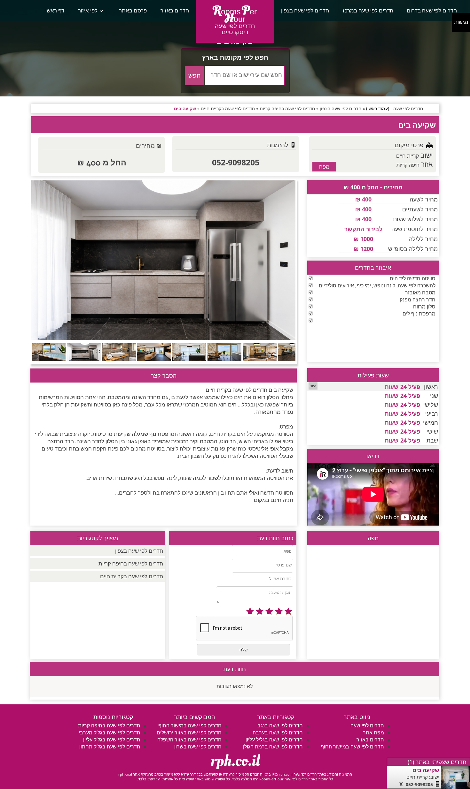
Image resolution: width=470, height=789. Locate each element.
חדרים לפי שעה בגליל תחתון (109, 746)
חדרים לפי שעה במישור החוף (352, 746)
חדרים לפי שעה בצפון (305, 10)
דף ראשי (54, 10)
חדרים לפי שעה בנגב (280, 725)
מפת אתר (373, 732)
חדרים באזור (175, 10)
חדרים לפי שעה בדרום (432, 10)
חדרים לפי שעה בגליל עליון (274, 739)
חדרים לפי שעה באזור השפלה (189, 739)
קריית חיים (407, 155)
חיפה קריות (407, 165)
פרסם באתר (133, 10)
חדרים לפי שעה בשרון (198, 746)
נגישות (461, 22)
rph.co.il (235, 761)
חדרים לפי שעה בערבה (278, 732)
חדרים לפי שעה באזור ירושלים (189, 732)
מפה (324, 166)
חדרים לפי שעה (367, 725)
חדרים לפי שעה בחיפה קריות (130, 563)
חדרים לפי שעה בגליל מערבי (109, 732)
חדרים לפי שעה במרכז (368, 10)
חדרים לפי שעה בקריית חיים (131, 576)
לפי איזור (88, 10)
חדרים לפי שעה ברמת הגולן (273, 746)
